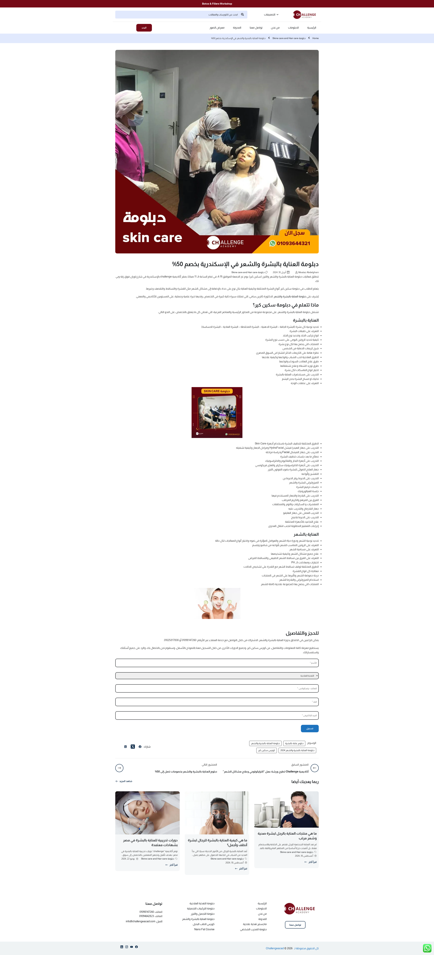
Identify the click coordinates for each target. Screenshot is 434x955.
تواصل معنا (256, 27)
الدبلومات (293, 27)
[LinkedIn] (125, 747)
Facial (285, 452)
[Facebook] (140, 747)
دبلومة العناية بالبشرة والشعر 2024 (297, 750)
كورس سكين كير (266, 750)
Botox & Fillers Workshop (217, 3)
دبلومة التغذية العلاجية (202, 903)
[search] (242, 14)
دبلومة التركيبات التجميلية (200, 908)
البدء (144, 27)
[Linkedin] (121, 947)
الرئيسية (311, 27)
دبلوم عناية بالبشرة (294, 743)
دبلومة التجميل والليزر (202, 913)
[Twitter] (132, 746)
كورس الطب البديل (203, 924)
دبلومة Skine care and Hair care (288, 38)
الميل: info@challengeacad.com (144, 921)
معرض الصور (217, 27)
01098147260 (147, 911)
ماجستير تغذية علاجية (255, 924)
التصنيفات (269, 14)
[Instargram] (126, 947)
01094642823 (146, 916)
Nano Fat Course (204, 929)
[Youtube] (131, 947)
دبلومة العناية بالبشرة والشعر (290, 296)
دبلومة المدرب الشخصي (253, 929)
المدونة (237, 27)
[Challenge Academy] (306, 14)
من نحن (275, 27)
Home (315, 38)
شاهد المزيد (125, 781)
